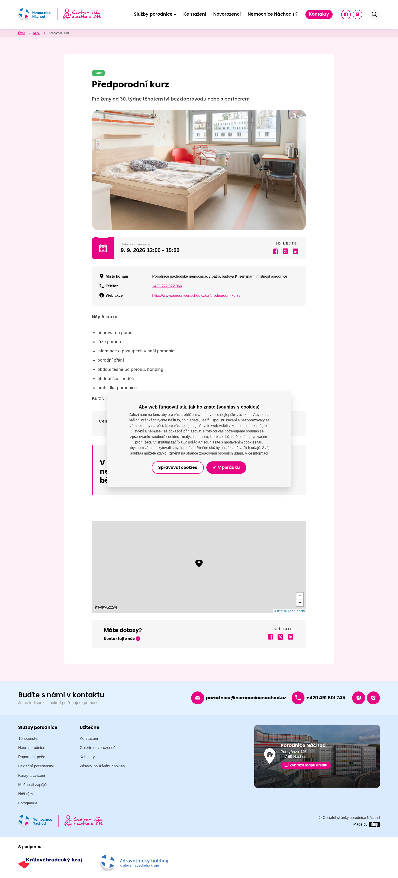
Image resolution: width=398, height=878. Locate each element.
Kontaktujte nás (119, 639)
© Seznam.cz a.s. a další (289, 611)
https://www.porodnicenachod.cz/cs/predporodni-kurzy (196, 295)
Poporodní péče (31, 757)
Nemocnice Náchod (270, 14)
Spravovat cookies (177, 467)
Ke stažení (194, 14)
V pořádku (228, 467)
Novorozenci (227, 14)
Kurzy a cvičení (31, 775)
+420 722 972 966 (167, 286)
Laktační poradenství (36, 766)
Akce (36, 33)
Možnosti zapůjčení (35, 785)
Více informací (256, 453)
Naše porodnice (31, 748)
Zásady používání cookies (102, 766)
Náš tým (25, 794)
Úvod (21, 33)
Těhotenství (28, 738)
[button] (199, 563)
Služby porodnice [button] (153, 14)
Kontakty (319, 14)
